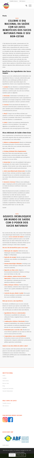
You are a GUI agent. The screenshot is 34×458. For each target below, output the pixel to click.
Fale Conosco (22, 1)
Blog (17, 18)
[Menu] (29, 5)
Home (4, 375)
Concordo (12, 455)
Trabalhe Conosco (14, 1)
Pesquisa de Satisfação (8, 388)
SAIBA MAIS (6, 445)
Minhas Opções (21, 455)
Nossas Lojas (6, 383)
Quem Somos (6, 380)
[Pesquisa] (25, 5)
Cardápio (5, 378)
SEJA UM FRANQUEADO (8, 391)
